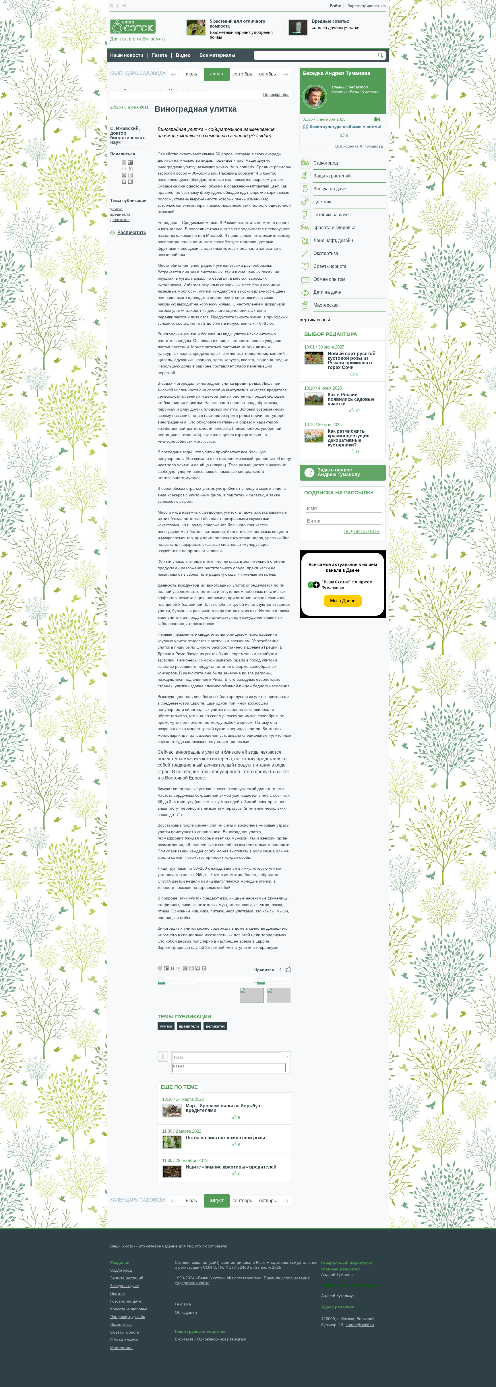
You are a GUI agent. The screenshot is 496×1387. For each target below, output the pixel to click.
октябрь (267, 73)
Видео (183, 55)
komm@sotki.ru (360, 1324)
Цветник (117, 1293)
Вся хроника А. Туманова (359, 146)
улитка (116, 208)
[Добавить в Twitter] (124, 181)
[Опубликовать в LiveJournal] (130, 169)
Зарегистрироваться (367, 5)
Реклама (183, 1304)
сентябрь (242, 73)
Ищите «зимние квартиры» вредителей (231, 1166)
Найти (381, 55)
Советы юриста (124, 1332)
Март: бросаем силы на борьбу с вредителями (223, 1108)
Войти (335, 5)
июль (191, 73)
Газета (159, 55)
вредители (120, 214)
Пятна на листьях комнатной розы (225, 1137)
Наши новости (126, 55)
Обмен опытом (124, 1340)
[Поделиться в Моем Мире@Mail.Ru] (124, 175)
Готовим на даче (126, 1301)
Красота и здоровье (128, 1309)
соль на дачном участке (335, 27)
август (217, 73)
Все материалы (217, 55)
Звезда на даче (124, 1285)
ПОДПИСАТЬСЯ (362, 531)
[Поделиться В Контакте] (130, 181)
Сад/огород (121, 1270)
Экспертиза (121, 1324)
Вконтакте (184, 1339)
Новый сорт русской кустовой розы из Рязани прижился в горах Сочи (351, 360)
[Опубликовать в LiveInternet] (124, 169)
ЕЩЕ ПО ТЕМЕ (179, 1087)
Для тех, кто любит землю (137, 38)
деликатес (119, 219)
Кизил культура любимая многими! (345, 126)
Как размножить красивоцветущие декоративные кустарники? (348, 438)
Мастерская (121, 1347)
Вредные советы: (330, 21)
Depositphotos (276, 94)
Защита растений (126, 1278)
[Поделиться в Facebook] (124, 162)
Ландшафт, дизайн (127, 1316)
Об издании (186, 1312)
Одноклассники (211, 1339)
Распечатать (131, 232)
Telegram (237, 1339)
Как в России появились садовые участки (351, 399)
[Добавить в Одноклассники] (130, 175)
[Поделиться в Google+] (130, 162)
